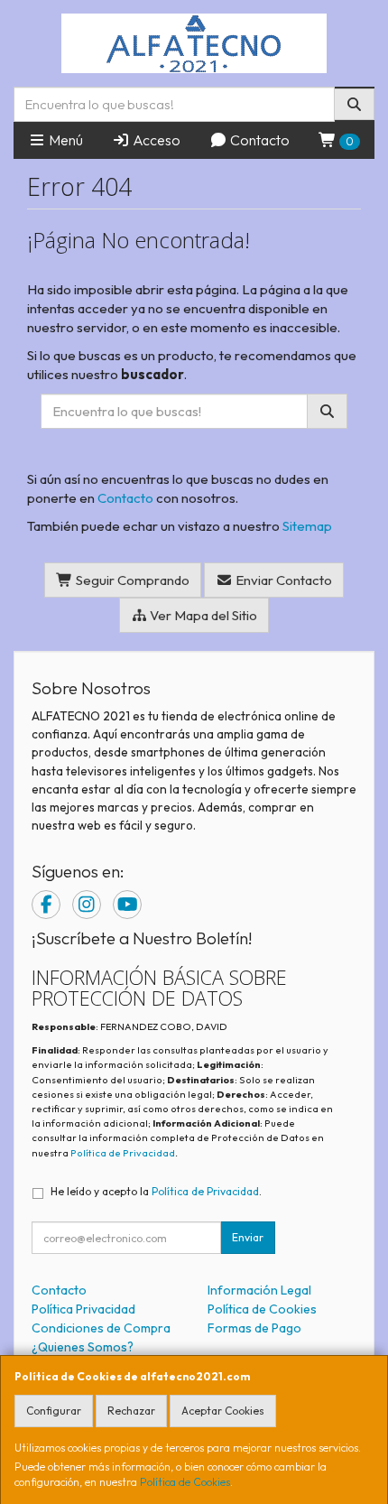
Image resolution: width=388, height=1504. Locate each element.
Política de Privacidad (122, 1153)
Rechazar (131, 1410)
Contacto (258, 140)
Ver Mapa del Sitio (202, 615)
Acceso (155, 140)
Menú (64, 140)
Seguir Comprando (131, 580)
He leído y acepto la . (156, 1191)
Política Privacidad (83, 1309)
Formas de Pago (254, 1328)
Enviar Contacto (282, 580)
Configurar (53, 1410)
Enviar (247, 1237)
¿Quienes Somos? (83, 1347)
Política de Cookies (185, 1482)
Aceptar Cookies (222, 1410)
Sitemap (307, 525)
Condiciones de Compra (101, 1328)
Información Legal (259, 1290)
